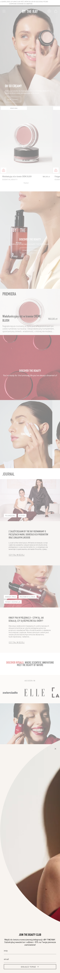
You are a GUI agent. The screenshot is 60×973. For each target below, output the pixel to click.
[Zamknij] (55, 748)
